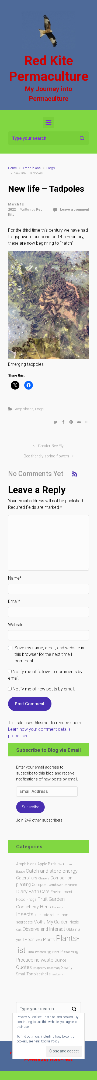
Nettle (74, 922)
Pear (29, 939)
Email (14, 601)
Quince (60, 960)
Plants (49, 939)
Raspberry (39, 968)
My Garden (57, 922)
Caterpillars (26, 877)
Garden (57, 899)
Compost (40, 884)
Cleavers (43, 878)
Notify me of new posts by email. (44, 689)
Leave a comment (74, 209)
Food (20, 899)
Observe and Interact (44, 929)
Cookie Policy (50, 1041)
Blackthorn (65, 864)
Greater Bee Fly (51, 446)
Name (15, 578)
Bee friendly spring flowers (46, 456)
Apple (42, 864)
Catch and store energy (52, 871)
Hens (45, 906)
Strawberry (56, 974)
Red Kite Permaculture (48, 68)
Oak (19, 930)
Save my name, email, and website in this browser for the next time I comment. (49, 654)
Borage (20, 871)
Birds (52, 864)
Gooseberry (27, 906)
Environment (61, 892)
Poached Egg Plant (47, 952)
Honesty (57, 907)
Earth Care (39, 891)
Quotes (24, 967)
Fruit (42, 899)
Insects (24, 914)
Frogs (50, 168)
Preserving (69, 951)
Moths (40, 922)
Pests (38, 940)
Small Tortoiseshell (32, 974)
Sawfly (66, 967)
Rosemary (53, 968)
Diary (21, 891)
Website (15, 624)
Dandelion (70, 885)
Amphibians (31, 168)
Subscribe (30, 807)
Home (12, 168)
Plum (30, 952)
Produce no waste (34, 960)
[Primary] (48, 122)
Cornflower (56, 885)
